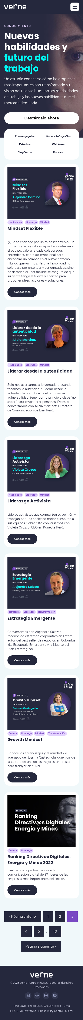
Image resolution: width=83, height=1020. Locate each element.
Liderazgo (31, 222)
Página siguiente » (41, 946)
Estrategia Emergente (31, 618)
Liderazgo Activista (29, 501)
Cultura (13, 733)
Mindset (44, 222)
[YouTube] (55, 995)
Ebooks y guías (24, 136)
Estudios (24, 144)
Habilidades (15, 222)
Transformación (46, 612)
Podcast (58, 152)
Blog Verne (24, 152)
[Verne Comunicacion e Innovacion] (15, 6)
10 (55, 931)
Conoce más (22, 292)
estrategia (14, 612)
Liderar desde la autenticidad (40, 371)
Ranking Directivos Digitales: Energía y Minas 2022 (38, 860)
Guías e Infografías (58, 136)
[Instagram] (46, 995)
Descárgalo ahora (41, 118)
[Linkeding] (28, 995)
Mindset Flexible (25, 228)
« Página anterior (23, 916)
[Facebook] (37, 995)
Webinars (58, 144)
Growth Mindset (24, 740)
